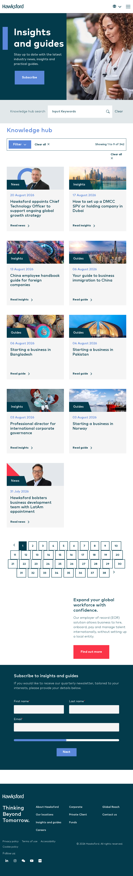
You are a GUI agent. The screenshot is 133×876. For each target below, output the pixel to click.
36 (80, 573)
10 (116, 546)
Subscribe (29, 77)
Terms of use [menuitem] (29, 841)
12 (26, 555)
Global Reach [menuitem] (110, 807)
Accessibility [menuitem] (48, 841)
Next (66, 752)
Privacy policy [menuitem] (11, 841)
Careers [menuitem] (41, 830)
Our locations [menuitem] (44, 814)
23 (36, 564)
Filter (17, 144)
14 (48, 555)
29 (107, 564)
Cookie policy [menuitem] (10, 847)
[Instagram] (15, 861)
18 (94, 555)
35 (68, 573)
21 (12, 564)
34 (56, 573)
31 (21, 573)
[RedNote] (40, 861)
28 (95, 564)
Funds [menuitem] (73, 822)
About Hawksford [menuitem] (47, 807)
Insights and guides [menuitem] (48, 822)
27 (83, 564)
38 (104, 573)
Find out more (91, 651)
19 (105, 555)
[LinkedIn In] (7, 861)
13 (37, 555)
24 (48, 564)
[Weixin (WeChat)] (23, 861)
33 (44, 573)
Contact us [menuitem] (109, 814)
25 (59, 564)
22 (24, 564)
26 (71, 564)
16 (71, 555)
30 (120, 564)
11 (15, 555)
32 (32, 573)
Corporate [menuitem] (75, 807)
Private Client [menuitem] (78, 814)
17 (82, 555)
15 (60, 555)
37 (92, 573)
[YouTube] (32, 861)
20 (117, 555)
